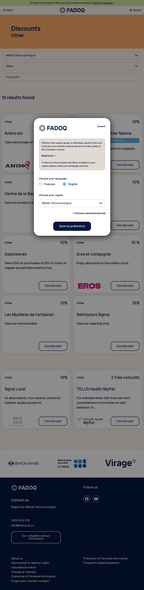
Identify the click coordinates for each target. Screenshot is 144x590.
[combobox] (72, 203)
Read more (48, 155)
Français (49, 184)
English (73, 184)
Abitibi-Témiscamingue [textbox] (56, 203)
